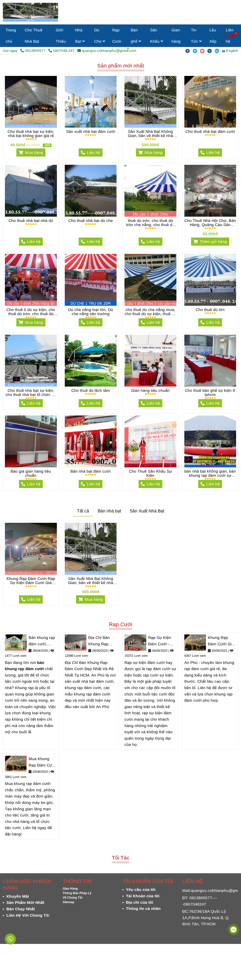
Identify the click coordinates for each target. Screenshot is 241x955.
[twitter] (196, 51)
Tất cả (83, 586)
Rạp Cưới (116, 35)
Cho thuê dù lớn (210, 385)
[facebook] (189, 51)
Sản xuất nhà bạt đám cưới (90, 207)
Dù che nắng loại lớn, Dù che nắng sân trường (90, 387)
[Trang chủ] (30, 12)
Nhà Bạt (78, 35)
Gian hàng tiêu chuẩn (150, 466)
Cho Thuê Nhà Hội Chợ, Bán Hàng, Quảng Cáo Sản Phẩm (210, 298)
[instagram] (211, 51)
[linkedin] (218, 51)
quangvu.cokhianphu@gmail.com (109, 51)
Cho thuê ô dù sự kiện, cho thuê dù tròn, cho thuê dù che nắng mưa (30, 387)
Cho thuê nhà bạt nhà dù (30, 296)
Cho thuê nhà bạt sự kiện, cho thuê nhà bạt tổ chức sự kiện (30, 468)
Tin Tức (195, 35)
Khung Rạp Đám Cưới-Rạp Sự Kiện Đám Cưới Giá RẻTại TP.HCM (31, 656)
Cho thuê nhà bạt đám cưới (210, 207)
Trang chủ (11, 35)
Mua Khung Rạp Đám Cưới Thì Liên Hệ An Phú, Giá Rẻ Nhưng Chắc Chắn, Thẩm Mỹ (42, 838)
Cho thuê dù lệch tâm (90, 466)
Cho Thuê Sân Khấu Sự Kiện (150, 549)
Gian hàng (176, 35)
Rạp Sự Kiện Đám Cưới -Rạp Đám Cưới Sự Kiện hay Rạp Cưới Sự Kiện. (161, 717)
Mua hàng (33, 228)
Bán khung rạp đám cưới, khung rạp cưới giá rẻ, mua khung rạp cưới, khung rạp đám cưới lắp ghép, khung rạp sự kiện (42, 717)
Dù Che (98, 35)
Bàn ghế (135, 35)
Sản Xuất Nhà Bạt (147, 586)
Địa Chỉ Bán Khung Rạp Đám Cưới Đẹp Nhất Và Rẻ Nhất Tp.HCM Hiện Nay (101, 717)
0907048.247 (64, 51)
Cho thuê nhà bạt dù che (90, 296)
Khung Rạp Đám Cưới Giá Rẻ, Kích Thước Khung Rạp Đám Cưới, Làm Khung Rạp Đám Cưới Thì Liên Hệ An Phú (222, 717)
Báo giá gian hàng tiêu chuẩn (31, 549)
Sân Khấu (155, 35)
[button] (231, 51)
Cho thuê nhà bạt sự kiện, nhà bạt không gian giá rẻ (31, 209)
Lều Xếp (213, 35)
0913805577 (36, 51)
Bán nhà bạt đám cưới (90, 547)
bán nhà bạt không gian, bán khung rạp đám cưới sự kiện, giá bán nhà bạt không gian (210, 549)
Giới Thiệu (61, 35)
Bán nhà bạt (109, 586)
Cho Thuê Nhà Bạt (33, 35)
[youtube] (203, 51)
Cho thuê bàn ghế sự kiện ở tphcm (210, 468)
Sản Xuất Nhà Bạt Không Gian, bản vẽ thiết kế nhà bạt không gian (150, 209)
